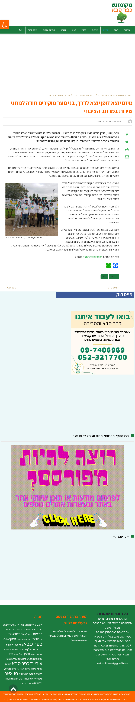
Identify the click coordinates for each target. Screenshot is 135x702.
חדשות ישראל (22, 699)
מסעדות (23, 649)
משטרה (14, 649)
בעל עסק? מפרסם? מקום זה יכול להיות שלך (101, 436)
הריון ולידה (27, 634)
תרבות (23, 683)
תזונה (15, 678)
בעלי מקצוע (10, 629)
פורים (8, 664)
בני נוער (114, 276)
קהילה (27, 668)
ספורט (30, 659)
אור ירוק (18, 624)
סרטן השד (22, 659)
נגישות (33, 654)
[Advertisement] (67, 59)
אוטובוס (38, 624)
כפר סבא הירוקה (14, 644)
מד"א (39, 649)
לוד (54, 699)
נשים (10, 654)
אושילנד (11, 624)
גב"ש (106, 699)
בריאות (37, 634)
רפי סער (11, 673)
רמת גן (124, 699)
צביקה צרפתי (36, 669)
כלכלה (6, 639)
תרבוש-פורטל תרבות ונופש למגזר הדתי (102, 694)
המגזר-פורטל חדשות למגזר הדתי (71, 694)
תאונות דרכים (25, 678)
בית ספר (27, 629)
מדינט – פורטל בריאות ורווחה (37, 694)
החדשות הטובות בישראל (14, 694)
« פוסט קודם (113, 287)
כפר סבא (32, 644)
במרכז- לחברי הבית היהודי (68, 699)
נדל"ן (27, 653)
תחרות (31, 683)
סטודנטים (37, 658)
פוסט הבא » (10, 287)
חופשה (20, 639)
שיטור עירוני (37, 678)
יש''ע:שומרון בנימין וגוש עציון (91, 699)
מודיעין (53, 694)
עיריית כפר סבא (27, 663)
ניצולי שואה (19, 654)
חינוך (12, 639)
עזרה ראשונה (12, 659)
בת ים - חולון (115, 699)
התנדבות (27, 639)
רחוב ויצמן (23, 673)
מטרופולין (31, 649)
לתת (104, 276)
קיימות (12, 668)
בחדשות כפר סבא (92, 257)
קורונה (20, 668)
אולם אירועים (28, 624)
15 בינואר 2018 (103, 121)
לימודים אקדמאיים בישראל (41, 699)
